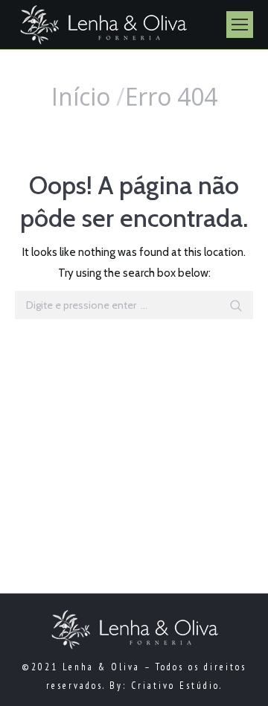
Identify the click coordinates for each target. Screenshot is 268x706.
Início (80, 96)
